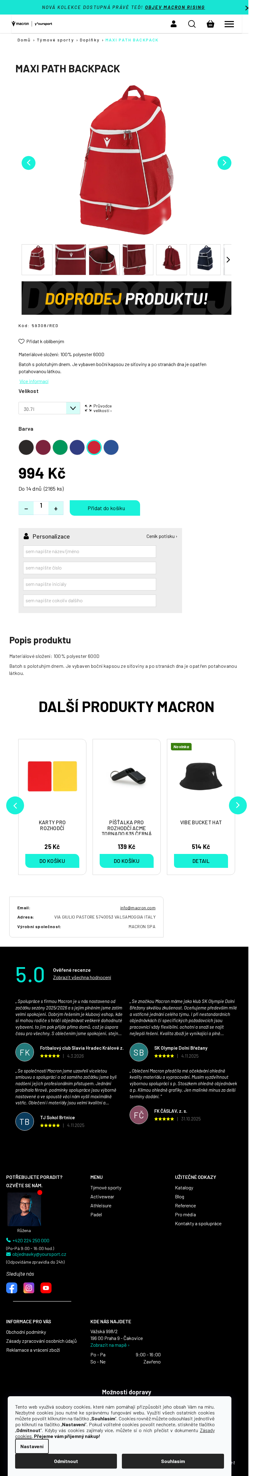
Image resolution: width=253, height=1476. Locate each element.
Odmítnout (66, 1461)
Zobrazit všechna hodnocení (82, 977)
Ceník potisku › (162, 536)
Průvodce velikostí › (102, 408)
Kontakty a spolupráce (198, 1223)
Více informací (33, 381)
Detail (201, 861)
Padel (96, 1214)
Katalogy (184, 1187)
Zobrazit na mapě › (110, 1345)
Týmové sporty (105, 1187)
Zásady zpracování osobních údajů (41, 1341)
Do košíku (105, 508)
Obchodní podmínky (26, 1332)
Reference (185, 1205)
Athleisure (100, 1205)
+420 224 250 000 (30, 1240)
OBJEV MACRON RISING (175, 7)
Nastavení (32, 1446)
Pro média (185, 1214)
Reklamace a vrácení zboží (33, 1350)
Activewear (102, 1196)
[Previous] (15, 805)
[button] (173, 24)
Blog (179, 1196)
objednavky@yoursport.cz (39, 1254)
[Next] (238, 805)
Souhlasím (173, 1461)
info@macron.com (138, 907)
